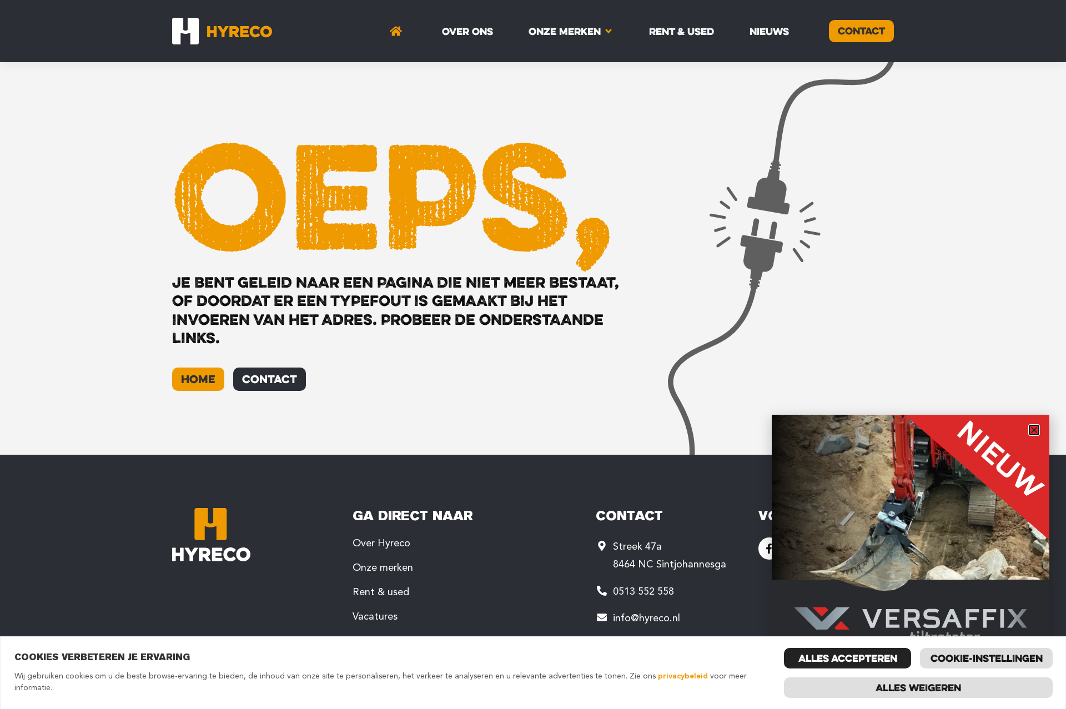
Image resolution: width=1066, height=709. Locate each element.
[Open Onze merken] (609, 31)
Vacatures (375, 616)
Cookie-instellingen (987, 658)
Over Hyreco (381, 543)
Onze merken (383, 567)
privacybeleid (683, 676)
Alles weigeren (918, 687)
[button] (1034, 430)
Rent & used (381, 592)
